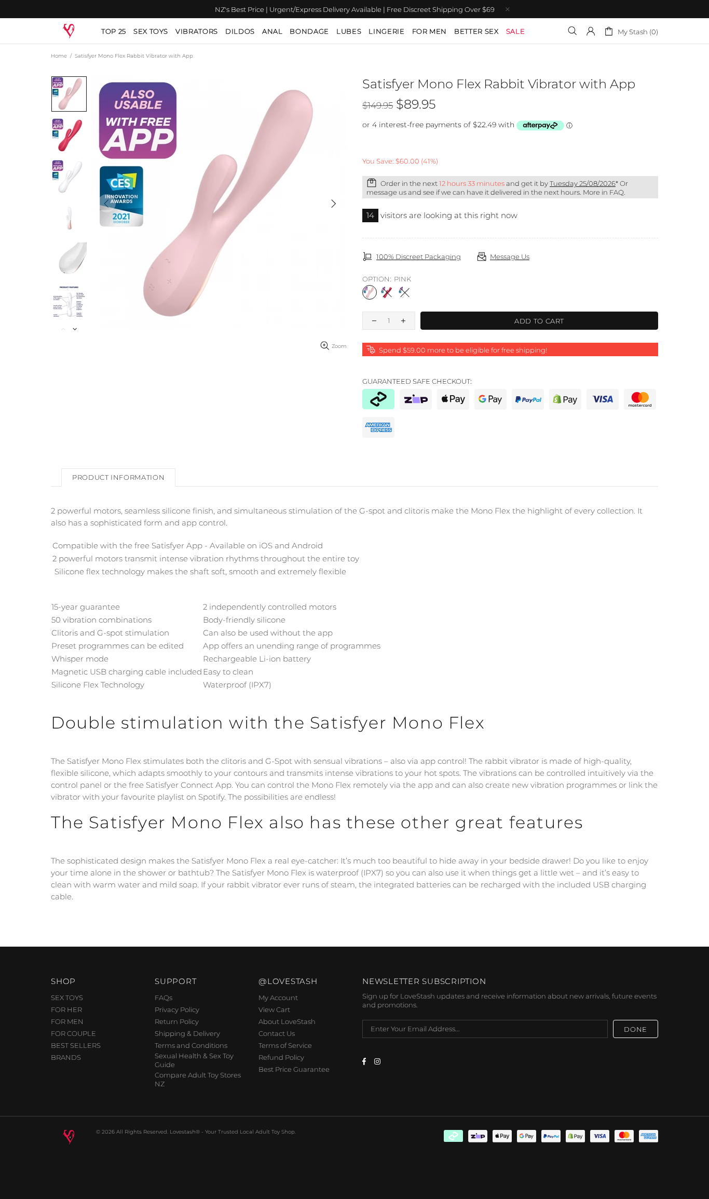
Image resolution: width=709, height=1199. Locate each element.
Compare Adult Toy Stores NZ (198, 1079)
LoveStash (69, 30)
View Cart (274, 1009)
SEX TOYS (67, 997)
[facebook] (365, 1061)
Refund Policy (281, 1057)
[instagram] (378, 1061)
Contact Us (276, 1033)
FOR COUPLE (73, 1033)
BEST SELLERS (76, 1045)
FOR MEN (67, 1021)
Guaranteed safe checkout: (417, 381)
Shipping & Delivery (187, 1033)
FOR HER (66, 1009)
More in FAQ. (604, 192)
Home (59, 55)
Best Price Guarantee (294, 1069)
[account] (590, 31)
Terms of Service (285, 1045)
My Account (278, 997)
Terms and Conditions (191, 1045)
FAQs (163, 997)
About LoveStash (287, 1021)
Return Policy (177, 1021)
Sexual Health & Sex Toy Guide (194, 1060)
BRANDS (66, 1057)
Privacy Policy (177, 1009)
